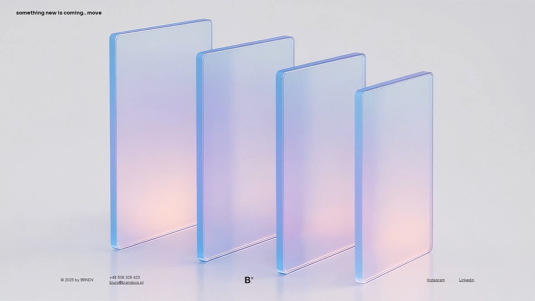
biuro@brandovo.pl (127, 282)
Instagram (436, 279)
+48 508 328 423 (125, 277)
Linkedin (466, 279)
